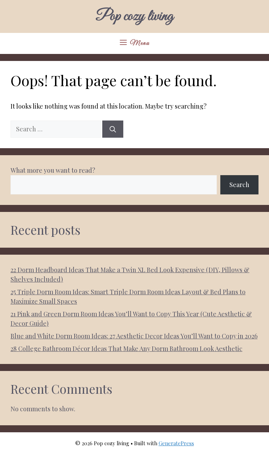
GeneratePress (176, 443)
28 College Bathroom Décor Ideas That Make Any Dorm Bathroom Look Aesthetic (126, 348)
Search (239, 184)
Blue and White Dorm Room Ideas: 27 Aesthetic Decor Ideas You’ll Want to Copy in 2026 (134, 336)
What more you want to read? (53, 170)
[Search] (112, 129)
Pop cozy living (134, 16)
